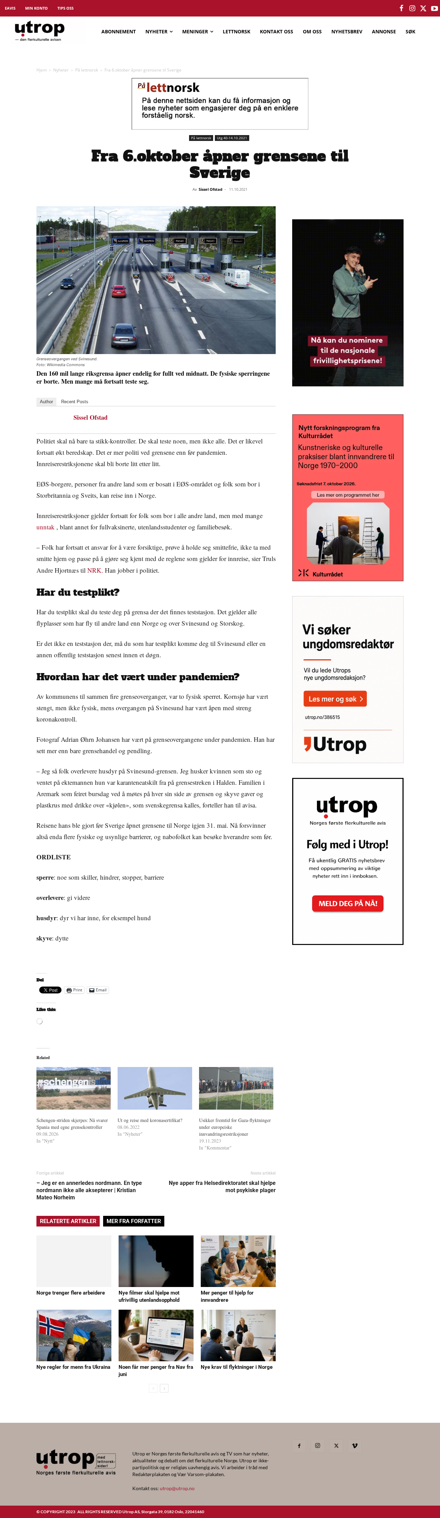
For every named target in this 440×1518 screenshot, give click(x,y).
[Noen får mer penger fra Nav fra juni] (156, 1335)
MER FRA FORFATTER (134, 1221)
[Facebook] (299, 1446)
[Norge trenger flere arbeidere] (73, 1261)
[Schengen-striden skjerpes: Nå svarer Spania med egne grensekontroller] (73, 1088)
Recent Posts (74, 401)
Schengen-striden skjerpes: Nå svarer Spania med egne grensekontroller (72, 1123)
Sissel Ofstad (210, 189)
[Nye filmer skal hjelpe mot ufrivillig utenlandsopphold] (156, 1261)
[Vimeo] (355, 1446)
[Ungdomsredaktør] (348, 760)
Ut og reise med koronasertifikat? (150, 1120)
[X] (336, 1446)
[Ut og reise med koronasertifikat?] (155, 1088)
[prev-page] (153, 1388)
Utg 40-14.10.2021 (232, 137)
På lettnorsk (86, 70)
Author (46, 401)
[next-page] (164, 1388)
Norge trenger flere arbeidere (70, 1293)
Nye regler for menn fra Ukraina (73, 1367)
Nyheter (61, 70)
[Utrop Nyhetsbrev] (348, 943)
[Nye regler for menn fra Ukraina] (73, 1335)
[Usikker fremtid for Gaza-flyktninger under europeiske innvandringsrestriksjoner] (236, 1088)
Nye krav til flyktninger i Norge (237, 1367)
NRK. (95, 570)
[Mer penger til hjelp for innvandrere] (238, 1261)
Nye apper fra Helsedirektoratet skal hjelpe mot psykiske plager (222, 1187)
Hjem (41, 70)
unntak (45, 526)
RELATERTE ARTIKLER (68, 1221)
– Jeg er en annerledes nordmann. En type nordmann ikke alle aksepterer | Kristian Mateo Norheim (89, 1190)
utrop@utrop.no (177, 1488)
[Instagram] (317, 1446)
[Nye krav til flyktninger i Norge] (238, 1335)
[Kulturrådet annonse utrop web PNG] (348, 579)
